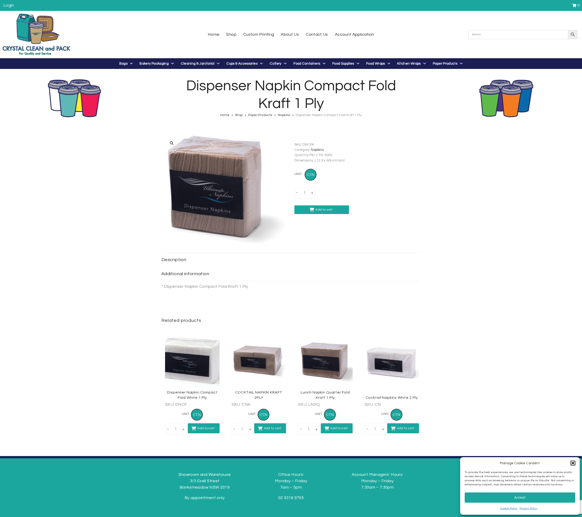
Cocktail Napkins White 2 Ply (392, 397)
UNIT (298, 174)
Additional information (185, 274)
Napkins (284, 115)
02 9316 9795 (291, 498)
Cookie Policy (508, 508)
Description (173, 259)
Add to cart (324, 209)
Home (224, 115)
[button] (573, 463)
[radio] (310, 175)
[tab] (291, 260)
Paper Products (260, 115)
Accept (520, 497)
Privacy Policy (528, 508)
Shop (239, 115)
